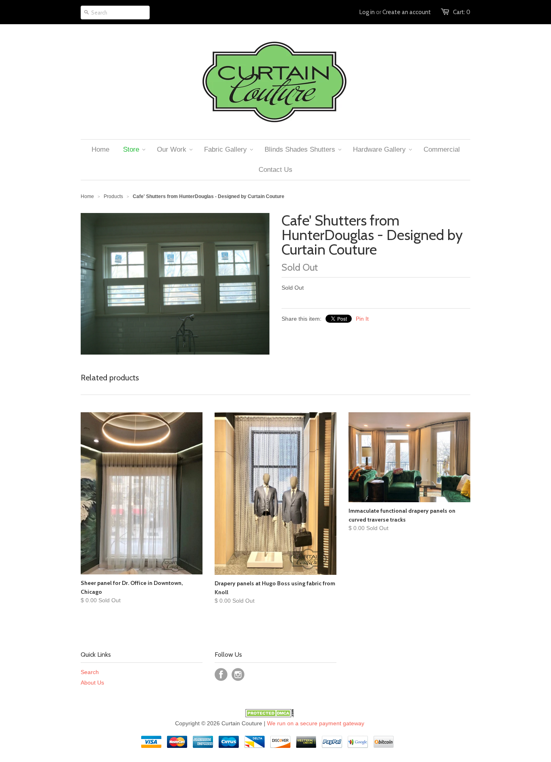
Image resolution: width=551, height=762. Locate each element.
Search (90, 672)
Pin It (362, 318)
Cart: (461, 12)
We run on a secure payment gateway (315, 723)
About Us (92, 682)
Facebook (221, 674)
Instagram (238, 674)
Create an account (406, 12)
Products (113, 196)
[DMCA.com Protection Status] (269, 715)
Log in (367, 12)
